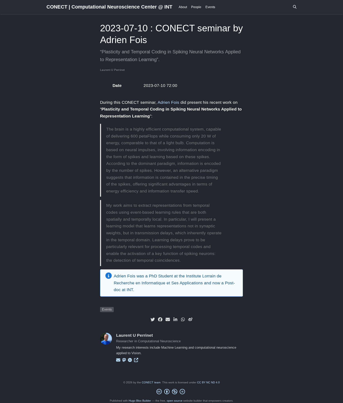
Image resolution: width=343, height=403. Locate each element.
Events (107, 309)
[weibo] (190, 319)
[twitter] (153, 319)
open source (174, 400)
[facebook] (160, 319)
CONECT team (151, 382)
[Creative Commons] (171, 391)
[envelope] (168, 319)
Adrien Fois (168, 102)
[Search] (295, 7)
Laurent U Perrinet (112, 69)
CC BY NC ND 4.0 (208, 382)
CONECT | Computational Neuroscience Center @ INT (109, 7)
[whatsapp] (183, 319)
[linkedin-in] (175, 319)
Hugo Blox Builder (140, 400)
